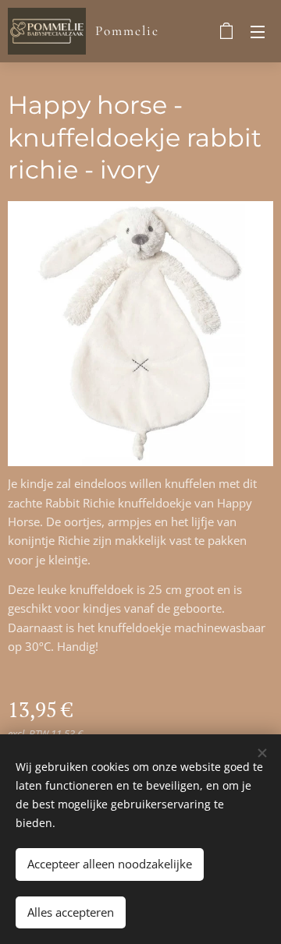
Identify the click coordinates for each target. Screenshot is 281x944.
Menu (257, 31)
